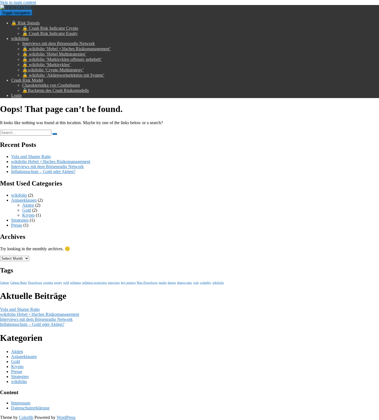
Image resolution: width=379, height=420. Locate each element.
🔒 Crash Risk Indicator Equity (50, 33)
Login (16, 95)
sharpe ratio (184, 282)
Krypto (28, 215)
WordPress (66, 417)
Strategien (20, 220)
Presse (16, 225)
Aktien (28, 205)
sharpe (172, 282)
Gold (26, 210)
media (162, 282)
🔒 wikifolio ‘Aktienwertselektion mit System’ (63, 75)
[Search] (54, 134)
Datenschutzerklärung (30, 408)
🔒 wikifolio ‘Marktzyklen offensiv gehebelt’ (62, 59)
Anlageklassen (24, 200)
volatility (205, 282)
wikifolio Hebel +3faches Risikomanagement (50, 161)
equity (58, 282)
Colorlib (26, 417)
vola (196, 282)
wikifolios (20, 38)
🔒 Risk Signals (25, 23)
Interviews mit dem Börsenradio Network (58, 43)
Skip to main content (18, 2)
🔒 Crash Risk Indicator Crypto (50, 28)
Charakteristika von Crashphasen (51, 85)
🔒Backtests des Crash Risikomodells (55, 90)
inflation (75, 282)
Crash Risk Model (27, 80)
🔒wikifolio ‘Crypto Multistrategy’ (53, 70)
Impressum (20, 403)
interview (114, 282)
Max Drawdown (147, 282)
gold (66, 282)
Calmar (4, 282)
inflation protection (94, 282)
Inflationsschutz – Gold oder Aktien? (43, 171)
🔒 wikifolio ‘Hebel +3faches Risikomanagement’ (66, 48)
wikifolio (19, 195)
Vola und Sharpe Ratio (31, 156)
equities (48, 282)
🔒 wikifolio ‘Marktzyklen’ (46, 64)
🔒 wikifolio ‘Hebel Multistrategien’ (54, 54)
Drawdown (35, 282)
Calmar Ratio (18, 282)
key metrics (128, 282)
